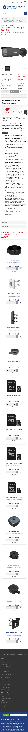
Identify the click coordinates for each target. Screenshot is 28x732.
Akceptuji (6, 715)
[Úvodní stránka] (2, 18)
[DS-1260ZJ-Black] (14, 250)
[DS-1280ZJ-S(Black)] (14, 352)
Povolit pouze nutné (15, 715)
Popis (3, 96)
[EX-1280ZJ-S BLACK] (14, 589)
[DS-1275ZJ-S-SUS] (14, 284)
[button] (3, 704)
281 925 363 (8, 677)
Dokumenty (5, 226)
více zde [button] (5, 132)
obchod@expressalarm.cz (10, 679)
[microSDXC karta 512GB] (14, 487)
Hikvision (19, 86)
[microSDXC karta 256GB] (14, 453)
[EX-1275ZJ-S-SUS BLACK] (14, 623)
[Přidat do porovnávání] (23, 91)
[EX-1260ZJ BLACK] (14, 555)
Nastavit (24, 715)
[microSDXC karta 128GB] (14, 419)
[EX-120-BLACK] (14, 521)
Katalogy (3, 706)
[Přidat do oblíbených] (20, 91)
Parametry (4, 222)
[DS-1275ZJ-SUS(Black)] (14, 318)
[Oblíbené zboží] (17, 2)
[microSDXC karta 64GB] (14, 386)
